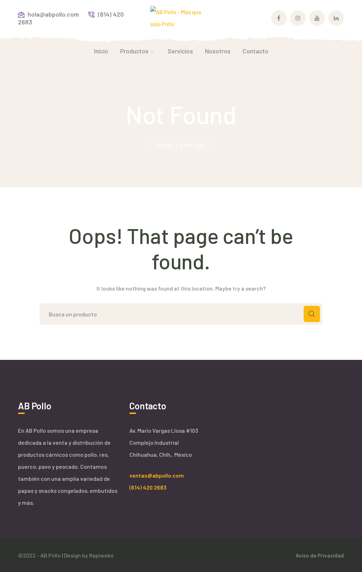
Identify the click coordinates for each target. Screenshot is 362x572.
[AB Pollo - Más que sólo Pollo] (180, 17)
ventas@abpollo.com (156, 475)
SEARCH (312, 314)
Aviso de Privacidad (320, 555)
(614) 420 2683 (148, 487)
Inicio (164, 144)
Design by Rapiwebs (88, 555)
